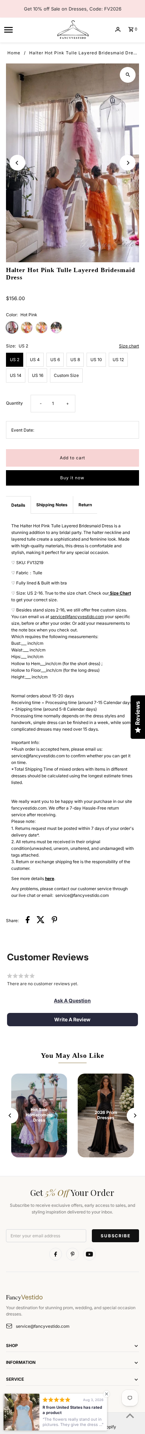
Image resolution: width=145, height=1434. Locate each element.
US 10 (96, 359)
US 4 (35, 359)
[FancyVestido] (72, 29)
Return (85, 504)
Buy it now (72, 477)
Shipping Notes (52, 504)
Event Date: (22, 430)
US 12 (118, 359)
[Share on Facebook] (28, 920)
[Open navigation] (27, 29)
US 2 (14, 359)
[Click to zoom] (127, 75)
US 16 (37, 375)
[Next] (127, 163)
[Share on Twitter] (41, 920)
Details (18, 505)
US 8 (75, 359)
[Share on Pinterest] (54, 920)
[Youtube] (89, 1254)
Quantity (14, 403)
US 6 (55, 359)
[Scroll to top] (130, 1415)
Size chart (129, 346)
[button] (72, 1000)
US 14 (15, 375)
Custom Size (66, 375)
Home (13, 52)
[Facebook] (55, 1254)
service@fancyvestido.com (42, 1326)
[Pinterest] (72, 1254)
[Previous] (17, 163)
